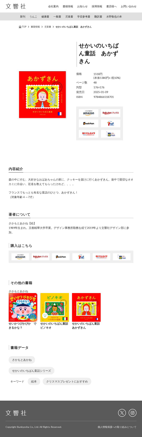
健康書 (45, 16)
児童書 (69, 16)
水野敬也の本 (114, 16)
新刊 (22, 16)
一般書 (57, 16)
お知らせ (82, 6)
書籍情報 (68, 6)
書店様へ (111, 6)
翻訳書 (98, 16)
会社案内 (53, 6)
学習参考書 (83, 16)
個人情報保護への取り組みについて (117, 426)
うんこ (33, 16)
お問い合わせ (128, 6)
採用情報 (97, 6)
